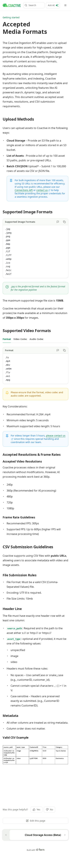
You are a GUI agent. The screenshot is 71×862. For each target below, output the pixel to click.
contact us (42, 190)
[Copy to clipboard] (64, 222)
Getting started (11, 17)
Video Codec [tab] (20, 339)
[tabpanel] (35, 365)
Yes (38, 809)
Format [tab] (7, 339)
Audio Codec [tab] (36, 339)
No (51, 809)
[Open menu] (65, 5)
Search (32, 5)
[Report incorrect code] (58, 222)
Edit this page (37, 820)
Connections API (24, 190)
